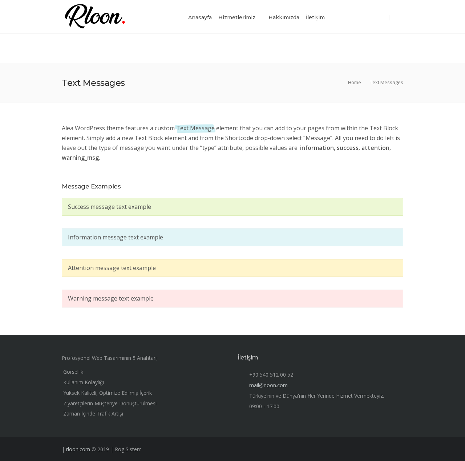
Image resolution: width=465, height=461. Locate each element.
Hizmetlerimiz (236, 17)
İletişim (315, 17)
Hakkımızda (283, 17)
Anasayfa (200, 17)
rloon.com (78, 449)
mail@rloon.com (268, 385)
